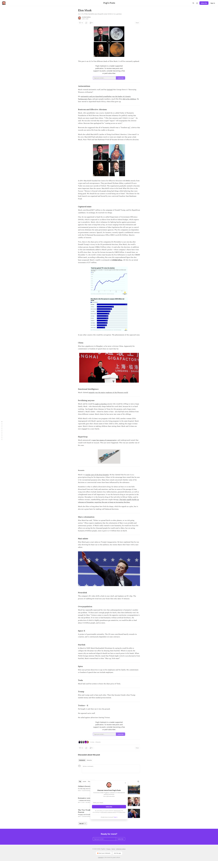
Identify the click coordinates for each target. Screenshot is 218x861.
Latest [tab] (84, 781)
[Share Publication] (197, 3)
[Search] (193, 3)
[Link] (75, 86)
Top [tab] (80, 781)
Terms (113, 849)
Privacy (108, 849)
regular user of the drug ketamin (97, 475)
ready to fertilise (101, 404)
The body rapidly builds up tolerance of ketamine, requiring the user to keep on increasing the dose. (108, 500)
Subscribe (204, 3)
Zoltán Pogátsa (86, 17)
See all (81, 823)
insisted (110, 89)
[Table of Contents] (2, 430)
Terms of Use (117, 810)
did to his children (129, 99)
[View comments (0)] (86, 22)
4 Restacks (98, 742)
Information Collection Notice (108, 812)
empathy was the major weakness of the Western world (108, 392)
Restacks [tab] (89, 760)
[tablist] (85, 760)
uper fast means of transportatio (104, 440)
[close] (125, 783)
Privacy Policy (121, 812)
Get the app (117, 853)
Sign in (213, 3)
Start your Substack (104, 853)
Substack (100, 857)
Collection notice (120, 849)
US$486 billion (116, 260)
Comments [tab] (82, 760)
